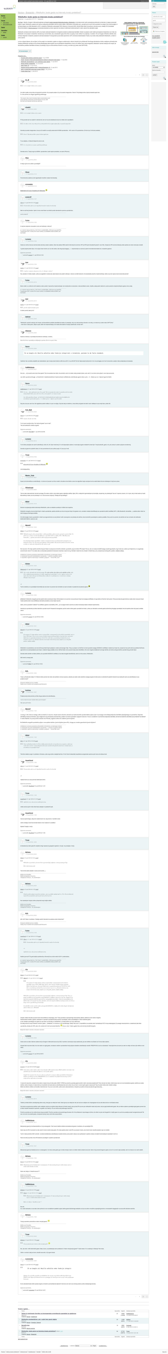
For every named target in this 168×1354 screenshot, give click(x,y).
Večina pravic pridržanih (12, 1352)
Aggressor (23, 1315)
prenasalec (29, 184)
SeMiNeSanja (29, 367)
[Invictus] (22, 691)
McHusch (23, 1321)
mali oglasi (6, 22)
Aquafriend (29, 760)
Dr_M (27, 80)
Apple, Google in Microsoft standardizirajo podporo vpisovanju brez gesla (40, 60)
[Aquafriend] (22, 761)
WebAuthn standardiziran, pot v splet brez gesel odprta (35, 61)
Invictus (28, 690)
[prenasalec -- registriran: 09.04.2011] (22, 185)
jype (26, 262)
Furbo (27, 220)
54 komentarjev (23, 51)
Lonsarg (28, 239)
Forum (3, 20)
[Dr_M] (22, 81)
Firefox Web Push (26, 71)
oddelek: (72, 1346)
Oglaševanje (31, 1352)
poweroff (28, 197)
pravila (5, 37)
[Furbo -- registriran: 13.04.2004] (22, 221)
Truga (27, 455)
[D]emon (28, 331)
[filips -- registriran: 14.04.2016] (22, 159)
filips (27, 158)
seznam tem (155, 52)
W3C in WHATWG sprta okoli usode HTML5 (33, 69)
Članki (3, 27)
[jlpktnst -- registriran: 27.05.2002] (22, 318)
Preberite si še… (22, 56)
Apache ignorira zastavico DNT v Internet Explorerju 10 (35, 67)
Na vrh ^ (164, 1352)
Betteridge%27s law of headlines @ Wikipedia (32, 190)
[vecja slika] (134, 33)
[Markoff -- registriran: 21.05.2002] (22, 526)
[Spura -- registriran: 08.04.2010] (22, 347)
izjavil (36, 202)
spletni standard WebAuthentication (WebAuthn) (62, 22)
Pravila (3, 1352)
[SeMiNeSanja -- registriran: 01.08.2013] (22, 368)
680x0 (27, 502)
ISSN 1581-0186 (46, 1352)
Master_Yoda (29, 475)
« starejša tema (64, 1346)
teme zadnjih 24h (7, 24)
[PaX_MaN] (22, 411)
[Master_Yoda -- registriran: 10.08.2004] (22, 476)
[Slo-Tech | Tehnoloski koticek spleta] (10, 7)
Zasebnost (34, 1316)
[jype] (22, 263)
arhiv (4, 17)
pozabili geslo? (156, 37)
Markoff (27, 525)
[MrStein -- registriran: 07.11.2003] (22, 853)
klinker (27, 564)
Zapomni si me (157, 24)
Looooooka (29, 1259)
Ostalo (3, 35)
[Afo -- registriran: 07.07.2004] (22, 970)
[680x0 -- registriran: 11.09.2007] (22, 502)
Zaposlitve (4, 30)
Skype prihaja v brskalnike (28, 63)
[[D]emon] (22, 332)
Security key (25, 1325)
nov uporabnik (156, 36)
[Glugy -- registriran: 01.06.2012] (22, 173)
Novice (3, 16)
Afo (26, 969)
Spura (27, 346)
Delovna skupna (32, 28)
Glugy (27, 172)
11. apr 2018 (27, 19)
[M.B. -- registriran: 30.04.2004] (22, 672)
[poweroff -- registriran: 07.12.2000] (22, 198)
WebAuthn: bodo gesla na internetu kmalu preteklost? (40, 16)
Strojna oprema (31, 1328)
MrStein (28, 852)
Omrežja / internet (36, 1322)
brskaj (4, 32)
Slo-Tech (20, 22)
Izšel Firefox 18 (25, 65)
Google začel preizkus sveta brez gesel (31, 58)
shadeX (27, 107)
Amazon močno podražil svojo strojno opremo (37, 1)
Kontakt (39, 1352)
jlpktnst (27, 317)
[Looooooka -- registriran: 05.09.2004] (22, 1260)
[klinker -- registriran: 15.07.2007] (22, 565)
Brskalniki (40, 19)
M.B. (26, 671)
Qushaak (23, 1327)
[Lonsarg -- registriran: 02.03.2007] (22, 240)
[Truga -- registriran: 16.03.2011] (22, 456)
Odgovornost (23, 1352)
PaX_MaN (28, 410)
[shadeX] (22, 108)
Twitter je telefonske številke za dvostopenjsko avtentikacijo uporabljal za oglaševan (48, 1313)
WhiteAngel (29, 488)
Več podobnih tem (23, 1339)
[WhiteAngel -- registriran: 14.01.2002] (22, 488)
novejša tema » (103, 1346)
